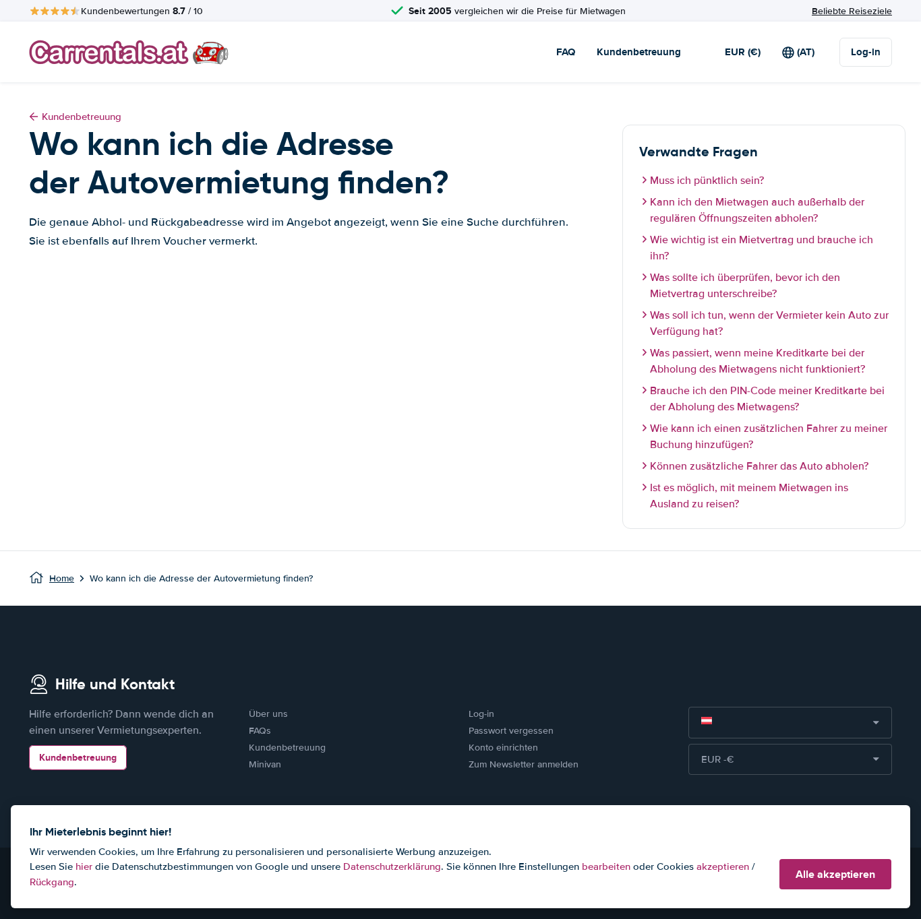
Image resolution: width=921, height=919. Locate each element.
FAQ (565, 51)
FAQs (260, 730)
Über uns (268, 714)
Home (61, 578)
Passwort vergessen (511, 730)
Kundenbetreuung (639, 51)
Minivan (265, 764)
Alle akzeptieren (835, 874)
